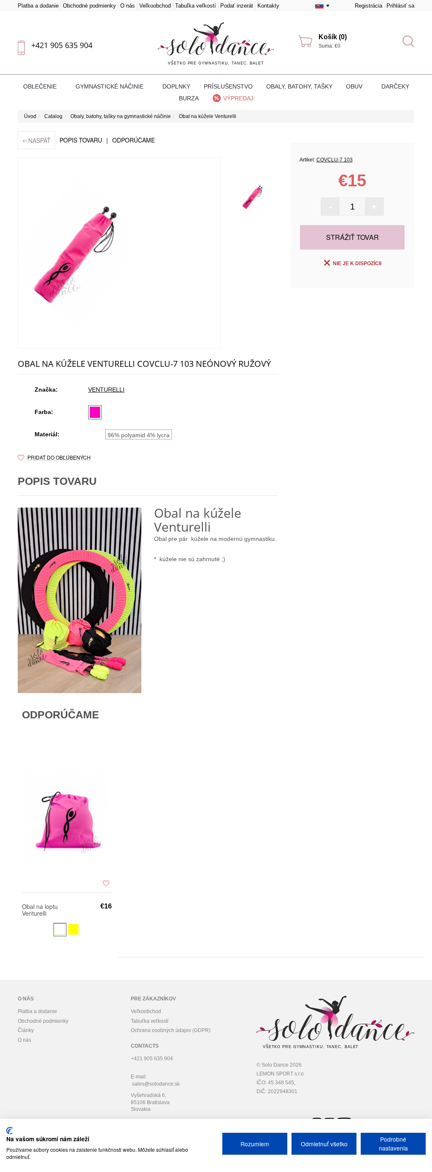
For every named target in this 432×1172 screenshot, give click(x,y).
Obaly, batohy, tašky (299, 86)
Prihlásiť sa (400, 6)
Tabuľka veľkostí (195, 6)
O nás (127, 6)
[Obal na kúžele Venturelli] (119, 253)
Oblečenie (40, 86)
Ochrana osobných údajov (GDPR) (171, 1030)
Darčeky (395, 86)
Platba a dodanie (38, 6)
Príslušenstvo (228, 86)
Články (26, 1030)
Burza (189, 98)
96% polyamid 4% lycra (139, 435)
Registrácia (368, 6)
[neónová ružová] (94, 412)
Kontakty (268, 6)
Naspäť (36, 140)
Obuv (355, 86)
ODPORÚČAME (133, 140)
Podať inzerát (236, 6)
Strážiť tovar (352, 237)
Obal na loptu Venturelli (40, 910)
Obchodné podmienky (89, 6)
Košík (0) (333, 36)
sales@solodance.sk (156, 1084)
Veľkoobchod (155, 6)
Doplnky (176, 86)
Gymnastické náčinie (110, 86)
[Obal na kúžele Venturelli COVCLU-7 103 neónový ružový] (251, 197)
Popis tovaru (80, 140)
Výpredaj (238, 98)
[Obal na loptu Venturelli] (67, 821)
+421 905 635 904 (61, 45)
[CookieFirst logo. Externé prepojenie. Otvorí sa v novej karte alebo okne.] (9, 1130)
